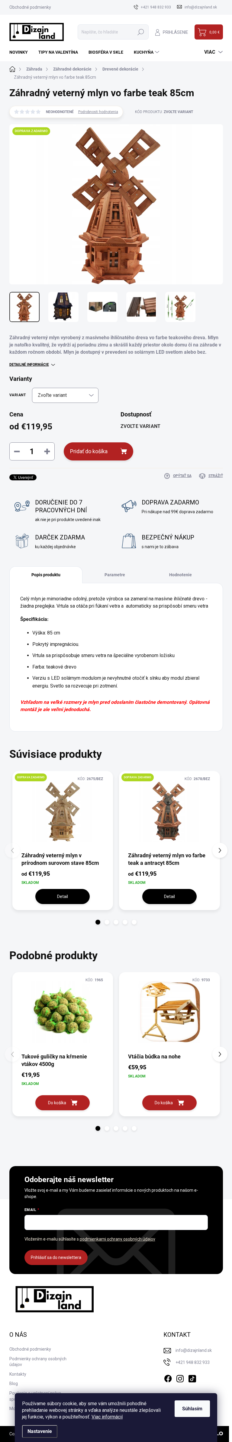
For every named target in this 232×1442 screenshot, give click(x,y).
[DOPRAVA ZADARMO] (62, 811)
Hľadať (140, 32)
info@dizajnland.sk (194, 1350)
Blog (13, 1383)
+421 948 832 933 (193, 1362)
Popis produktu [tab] (45, 574)
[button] (97, 922)
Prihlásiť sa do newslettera (56, 1257)
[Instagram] (180, 1377)
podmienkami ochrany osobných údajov (117, 1239)
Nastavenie (39, 1431)
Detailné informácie (29, 364)
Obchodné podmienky (30, 7)
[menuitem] (20, 52)
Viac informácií (107, 1417)
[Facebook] (167, 1377)
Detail (62, 896)
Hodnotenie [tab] (180, 574)
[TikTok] (192, 1377)
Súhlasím (192, 1409)
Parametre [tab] (115, 574)
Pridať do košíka (89, 451)
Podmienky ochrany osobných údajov (37, 1361)
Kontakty (17, 1374)
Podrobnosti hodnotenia (98, 112)
